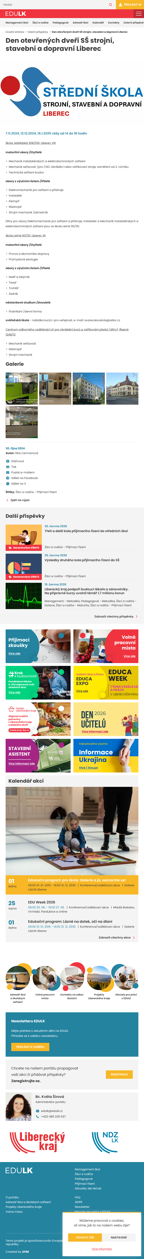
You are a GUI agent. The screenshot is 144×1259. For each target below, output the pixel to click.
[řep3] (22, 422)
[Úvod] (16, 14)
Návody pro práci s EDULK (92, 1212)
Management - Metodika (62, 601)
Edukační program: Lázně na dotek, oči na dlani (70, 921)
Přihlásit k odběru (30, 1047)
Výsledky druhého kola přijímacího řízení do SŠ (82, 560)
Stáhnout (17, 461)
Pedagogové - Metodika (98, 601)
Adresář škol (80, 22)
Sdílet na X (18, 484)
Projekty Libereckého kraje (24, 1207)
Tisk (13, 467)
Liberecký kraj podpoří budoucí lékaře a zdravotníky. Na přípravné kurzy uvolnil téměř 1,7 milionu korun (87, 591)
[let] (122, 389)
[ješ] (89, 389)
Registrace (119, 1074)
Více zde (14, 654)
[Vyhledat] (110, 4)
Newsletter (82, 1207)
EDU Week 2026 (41, 902)
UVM (25, 1252)
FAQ (77, 1197)
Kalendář (98, 22)
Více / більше (88, 768)
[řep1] (22, 389)
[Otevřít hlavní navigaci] (138, 13)
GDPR (78, 1202)
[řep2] (55, 389)
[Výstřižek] (72, 92)
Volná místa (14, 1212)
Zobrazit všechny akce (115, 937)
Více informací (102, 1249)
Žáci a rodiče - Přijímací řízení (36, 492)
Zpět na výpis (20, 500)
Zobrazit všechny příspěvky (113, 616)
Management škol (17, 22)
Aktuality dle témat (88, 1188)
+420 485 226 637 (53, 1117)
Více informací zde (95, 732)
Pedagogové (60, 22)
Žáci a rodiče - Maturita (72, 605)
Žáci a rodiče (40, 22)
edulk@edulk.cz (52, 1111)
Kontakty (113, 22)
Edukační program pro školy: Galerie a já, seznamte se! (77, 880)
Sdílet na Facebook (24, 478)
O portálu (12, 1197)
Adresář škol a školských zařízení (28, 1202)
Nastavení (119, 1238)
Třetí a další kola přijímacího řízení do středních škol (86, 531)
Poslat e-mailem (23, 472)
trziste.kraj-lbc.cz (19, 730)
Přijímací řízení (85, 1184)
